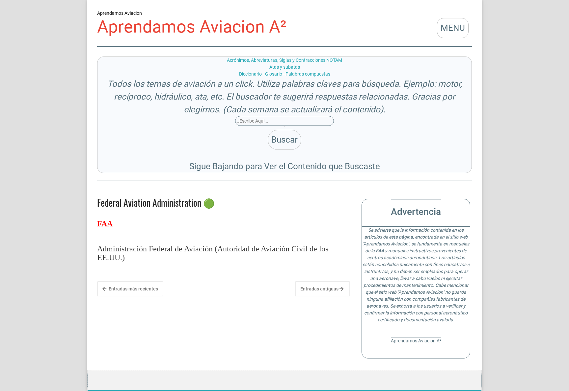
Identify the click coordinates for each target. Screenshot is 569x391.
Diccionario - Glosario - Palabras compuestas (284, 74)
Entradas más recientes (133, 288)
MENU (453, 28)
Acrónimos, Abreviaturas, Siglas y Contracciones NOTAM (284, 60)
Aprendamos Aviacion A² (191, 27)
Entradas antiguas (319, 288)
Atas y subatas (284, 67)
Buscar (284, 140)
